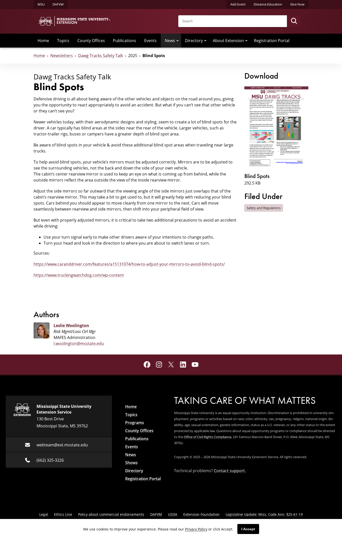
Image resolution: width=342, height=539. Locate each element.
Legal (43, 514)
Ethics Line (63, 514)
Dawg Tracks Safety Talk (100, 55)
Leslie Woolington (71, 325)
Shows (131, 462)
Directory (194, 40)
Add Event (238, 4)
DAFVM (58, 4)
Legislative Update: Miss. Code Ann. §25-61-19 (264, 514)
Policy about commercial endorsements (111, 514)
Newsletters (61, 55)
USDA (172, 514)
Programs (134, 422)
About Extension (228, 40)
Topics (63, 40)
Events (150, 40)
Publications (124, 40)
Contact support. (230, 470)
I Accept (248, 529)
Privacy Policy (196, 529)
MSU (41, 4)
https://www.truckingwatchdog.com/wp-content (79, 275)
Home (43, 40)
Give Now (297, 4)
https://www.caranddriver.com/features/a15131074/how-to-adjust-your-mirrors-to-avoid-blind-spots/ (129, 264)
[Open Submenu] (177, 40)
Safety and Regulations (264, 208)
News (170, 40)
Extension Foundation (201, 514)
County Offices (91, 40)
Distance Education (268, 4)
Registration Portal (271, 40)
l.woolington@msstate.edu (79, 343)
